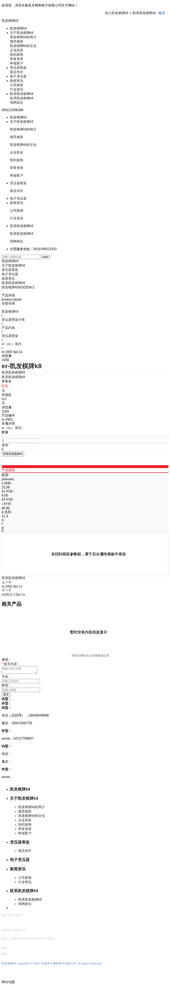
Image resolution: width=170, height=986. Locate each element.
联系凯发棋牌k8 (144, 13)
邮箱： (7, 685)
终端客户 (16, 63)
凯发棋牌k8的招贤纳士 (18, 287)
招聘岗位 (16, 102)
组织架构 (16, 54)
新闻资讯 (16, 80)
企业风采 (16, 50)
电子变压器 (18, 76)
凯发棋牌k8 (10, 20)
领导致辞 (16, 41)
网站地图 (8, 982)
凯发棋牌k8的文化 (23, 46)
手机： (7, 676)
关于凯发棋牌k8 (21, 32)
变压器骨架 (18, 67)
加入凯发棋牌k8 (116, 13)
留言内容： (11, 664)
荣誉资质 (16, 59)
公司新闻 (16, 85)
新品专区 (16, 72)
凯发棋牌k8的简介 (23, 37)
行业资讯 (16, 89)
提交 (6, 694)
